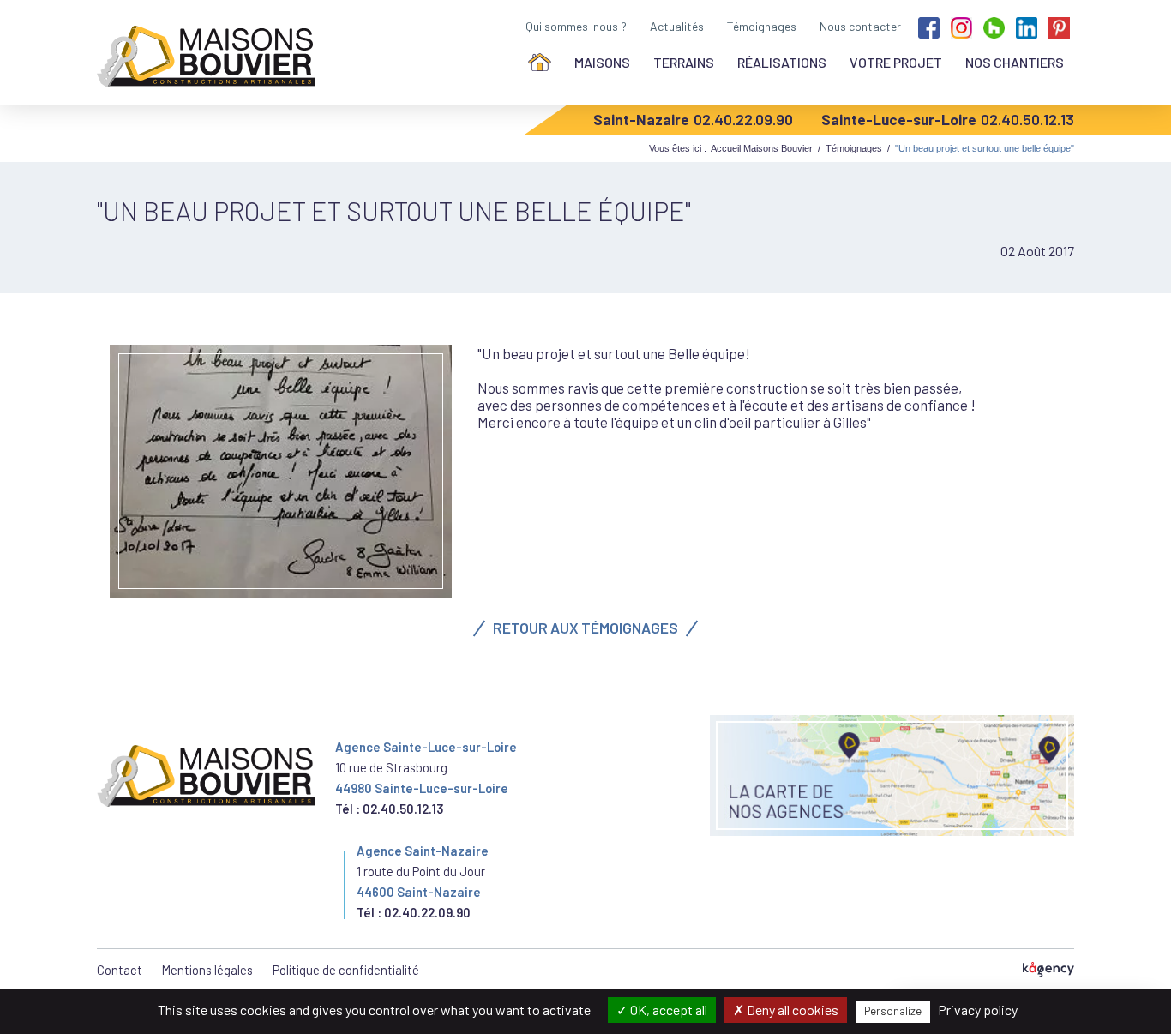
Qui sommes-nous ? (576, 26)
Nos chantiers (1014, 62)
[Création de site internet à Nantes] (1048, 970)
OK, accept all (667, 1009)
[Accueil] (539, 62)
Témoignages (761, 26)
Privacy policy (978, 1009)
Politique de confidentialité (346, 969)
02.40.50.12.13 (1027, 119)
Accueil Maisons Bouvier (762, 148)
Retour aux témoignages (585, 627)
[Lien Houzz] (994, 26)
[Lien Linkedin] (1027, 26)
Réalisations (781, 62)
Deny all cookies (791, 1009)
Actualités (677, 26)
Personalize (893, 1011)
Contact (119, 969)
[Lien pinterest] (1059, 26)
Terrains (683, 62)
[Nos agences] (892, 775)
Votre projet (896, 62)
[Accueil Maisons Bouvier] (209, 56)
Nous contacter (860, 26)
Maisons (602, 62)
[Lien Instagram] (961, 26)
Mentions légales (207, 969)
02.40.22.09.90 (743, 119)
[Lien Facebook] (929, 26)
